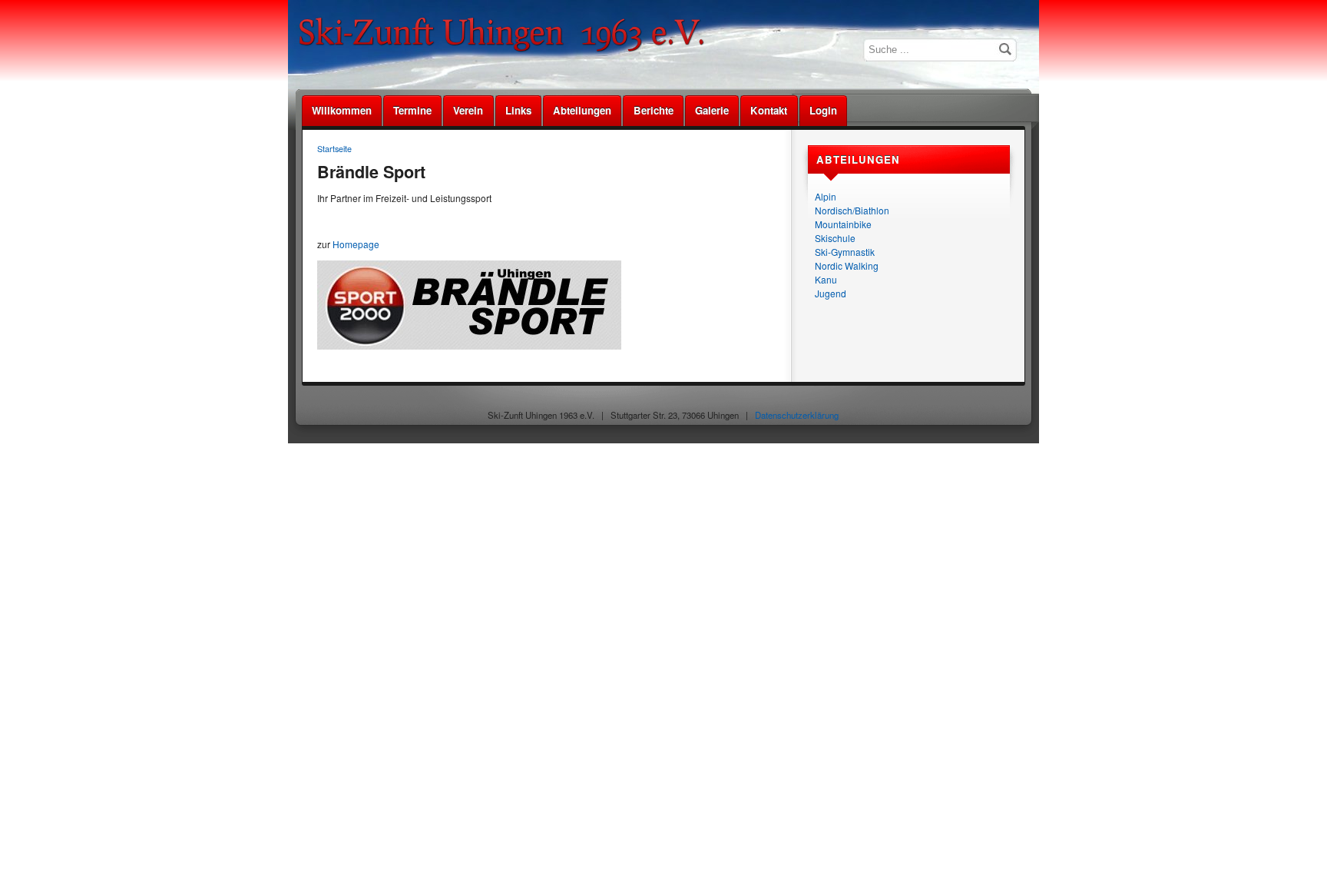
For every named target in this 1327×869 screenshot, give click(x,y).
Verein (468, 110)
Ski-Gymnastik (845, 251)
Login (823, 110)
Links (518, 110)
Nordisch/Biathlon (852, 210)
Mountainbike (843, 224)
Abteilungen (582, 110)
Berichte (653, 110)
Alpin (825, 196)
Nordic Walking (847, 265)
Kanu (826, 279)
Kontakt (768, 110)
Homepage (356, 243)
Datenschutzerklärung (797, 415)
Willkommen (342, 110)
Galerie (712, 110)
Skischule (835, 237)
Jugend (830, 293)
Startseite (334, 148)
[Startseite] (507, 49)
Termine (412, 110)
